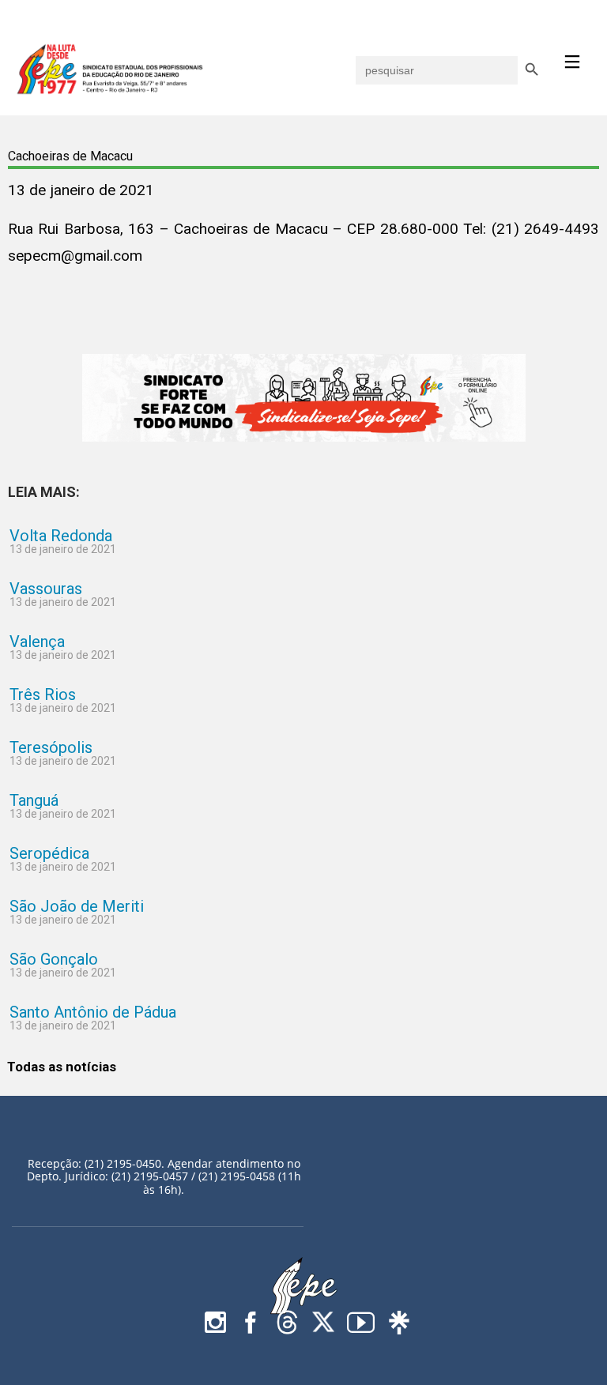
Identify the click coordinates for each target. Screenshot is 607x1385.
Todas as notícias (61, 1066)
